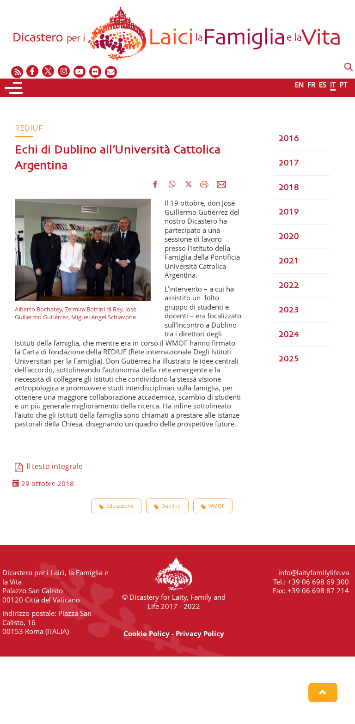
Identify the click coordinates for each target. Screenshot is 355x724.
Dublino (171, 505)
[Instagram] (64, 72)
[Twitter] (48, 72)
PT (343, 84)
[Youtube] (79, 72)
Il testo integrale (53, 466)
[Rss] (17, 72)
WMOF (216, 505)
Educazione (120, 505)
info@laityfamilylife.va (313, 572)
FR (311, 84)
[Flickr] (95, 72)
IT (333, 84)
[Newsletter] (111, 72)
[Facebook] (32, 72)
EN (299, 84)
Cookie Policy (146, 633)
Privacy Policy (200, 633)
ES (322, 84)
